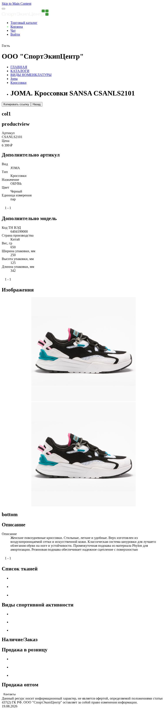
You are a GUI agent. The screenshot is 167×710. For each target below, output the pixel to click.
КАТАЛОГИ (19, 71)
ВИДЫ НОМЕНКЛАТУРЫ (31, 75)
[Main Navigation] (3, 8)
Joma (14, 79)
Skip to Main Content (16, 3)
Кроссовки (18, 82)
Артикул (8, 133)
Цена (5, 141)
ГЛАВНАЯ (18, 67)
